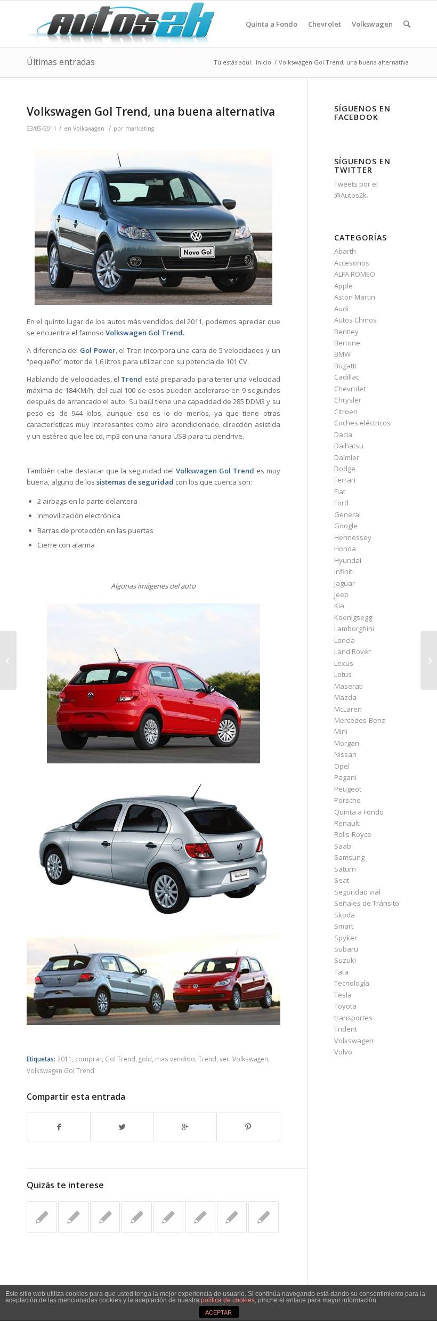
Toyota (345, 1006)
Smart (343, 926)
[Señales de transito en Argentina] (8, 660)
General (347, 514)
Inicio (263, 62)
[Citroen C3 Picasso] (263, 1217)
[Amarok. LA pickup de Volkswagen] (232, 1217)
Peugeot (347, 789)
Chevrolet (350, 388)
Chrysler (347, 400)
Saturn (345, 869)
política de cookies (228, 1300)
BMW (342, 354)
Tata (341, 972)
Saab (342, 846)
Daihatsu (348, 445)
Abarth (345, 251)
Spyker (345, 938)
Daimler (346, 457)
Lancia (344, 640)
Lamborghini (354, 628)
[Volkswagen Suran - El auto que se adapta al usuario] (105, 1217)
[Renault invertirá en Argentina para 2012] (41, 1217)
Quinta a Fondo (359, 812)
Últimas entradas (61, 62)
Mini (340, 731)
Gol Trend (120, 1058)
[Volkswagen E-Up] (136, 1217)
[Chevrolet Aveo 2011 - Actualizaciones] (200, 1217)
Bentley (346, 331)
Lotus (343, 674)
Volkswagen (88, 128)
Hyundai (347, 560)
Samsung (349, 857)
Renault (346, 823)
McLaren (348, 709)
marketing (139, 128)
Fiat (339, 491)
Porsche (347, 800)
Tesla (343, 995)
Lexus (343, 663)
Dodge (344, 468)
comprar (88, 1058)
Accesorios (351, 263)
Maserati (348, 686)
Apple (343, 286)
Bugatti (345, 365)
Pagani (345, 777)
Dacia (343, 434)
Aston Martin (354, 297)
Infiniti (344, 571)
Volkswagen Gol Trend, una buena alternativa (151, 111)
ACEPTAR (218, 1312)
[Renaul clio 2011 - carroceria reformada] (73, 1217)
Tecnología (351, 983)
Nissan (345, 754)
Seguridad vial (357, 892)
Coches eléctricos (362, 423)
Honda (345, 548)
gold (145, 1058)
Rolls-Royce (352, 834)
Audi (341, 308)
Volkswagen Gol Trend (60, 1070)
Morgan (346, 743)
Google (346, 525)
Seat (341, 880)
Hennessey (352, 537)
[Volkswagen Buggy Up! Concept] (168, 1217)
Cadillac (346, 377)
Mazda (345, 697)
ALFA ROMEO (354, 274)
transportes (353, 1017)
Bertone (347, 343)
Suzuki (345, 960)
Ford (341, 503)
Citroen (346, 411)
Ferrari (344, 480)
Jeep (341, 594)
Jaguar (344, 583)
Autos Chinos (355, 320)
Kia (339, 605)
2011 (64, 1058)
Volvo (343, 1052)
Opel (342, 766)
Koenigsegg (353, 617)
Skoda (344, 915)
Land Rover (352, 651)
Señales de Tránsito (366, 903)
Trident (345, 1029)
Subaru (346, 949)
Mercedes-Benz (359, 720)
